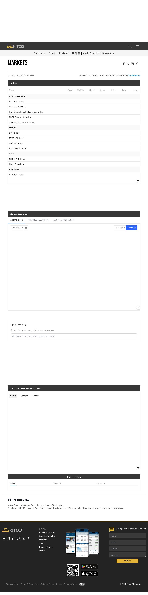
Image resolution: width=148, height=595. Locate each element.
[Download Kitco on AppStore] (89, 573)
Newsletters (108, 53)
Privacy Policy (47, 584)
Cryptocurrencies (47, 536)
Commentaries (46, 547)
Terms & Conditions (30, 584)
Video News (40, 53)
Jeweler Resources (91, 53)
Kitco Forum (63, 53)
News (13, 483)
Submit (127, 561)
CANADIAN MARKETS (38, 220)
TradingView (134, 75)
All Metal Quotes (47, 532)
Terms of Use (12, 584)
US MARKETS (16, 220)
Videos (57, 483)
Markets (43, 539)
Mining (42, 550)
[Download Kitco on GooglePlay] (89, 566)
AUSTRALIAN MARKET (64, 220)
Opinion (52, 53)
